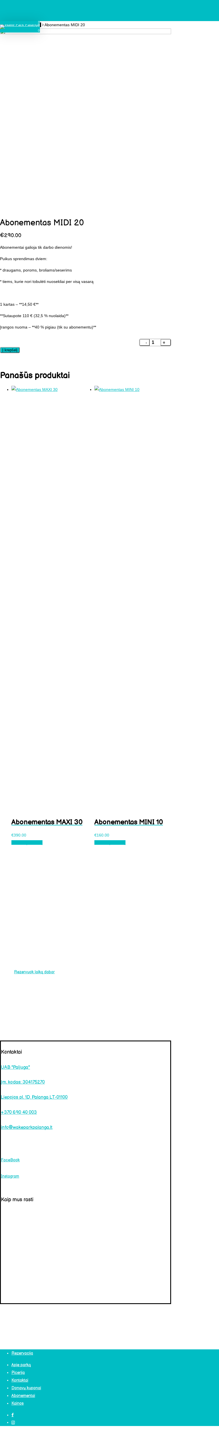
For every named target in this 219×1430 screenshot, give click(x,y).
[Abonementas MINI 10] (132, 389)
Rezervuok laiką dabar (34, 972)
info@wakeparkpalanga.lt (26, 1127)
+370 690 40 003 (19, 1112)
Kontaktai (19, 1380)
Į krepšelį (9, 350)
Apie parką (21, 1364)
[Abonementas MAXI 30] (49, 389)
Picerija (18, 1372)
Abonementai (23, 1395)
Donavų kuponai (26, 1388)
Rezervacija (22, 1353)
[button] (26, 842)
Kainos (17, 1403)
